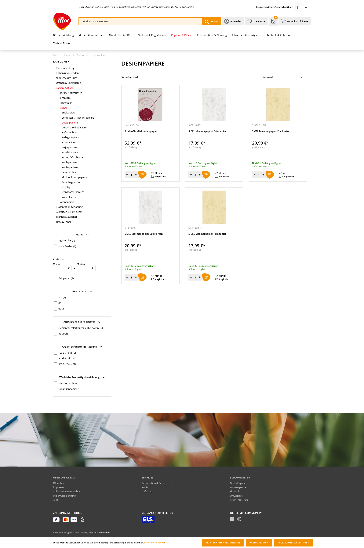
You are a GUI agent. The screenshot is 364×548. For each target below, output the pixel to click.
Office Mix (58, 483)
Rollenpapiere (66, 202)
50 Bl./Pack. (66, 358)
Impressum (59, 487)
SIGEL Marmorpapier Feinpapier (207, 131)
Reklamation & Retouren (155, 483)
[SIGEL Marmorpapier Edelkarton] (278, 104)
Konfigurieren (259, 542)
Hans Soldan (67, 246)
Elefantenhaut (70, 132)
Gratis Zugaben (238, 483)
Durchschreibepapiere (74, 127)
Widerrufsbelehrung (64, 495)
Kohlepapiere (69, 162)
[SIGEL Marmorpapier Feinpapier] (214, 104)
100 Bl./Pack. (67, 352)
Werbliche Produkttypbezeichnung (79, 377)
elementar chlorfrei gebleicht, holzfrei (81, 328)
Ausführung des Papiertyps (80, 322)
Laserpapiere (69, 172)
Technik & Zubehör (66, 216)
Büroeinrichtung (65, 68)
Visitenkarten (69, 197)
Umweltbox (236, 495)
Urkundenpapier (69, 389)
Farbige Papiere (70, 137)
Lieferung (147, 491)
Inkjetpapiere (69, 147)
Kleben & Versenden (67, 73)
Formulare (65, 97)
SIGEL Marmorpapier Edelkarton (271, 131)
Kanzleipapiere (70, 152)
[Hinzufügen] (142, 174)
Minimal (61, 266)
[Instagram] (239, 519)
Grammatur (79, 291)
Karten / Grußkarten (73, 157)
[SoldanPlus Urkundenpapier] (150, 104)
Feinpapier (66, 278)
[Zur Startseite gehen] (62, 21)
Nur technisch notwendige (223, 542)
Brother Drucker (239, 500)
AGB (55, 500)
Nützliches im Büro (66, 78)
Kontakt (146, 487)
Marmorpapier (68, 383)
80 (61, 303)
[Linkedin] (232, 519)
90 (61, 308)
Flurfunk (234, 491)
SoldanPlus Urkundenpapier (141, 131)
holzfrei (64, 333)
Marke (80, 234)
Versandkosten (102, 532)
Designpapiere (70, 122)
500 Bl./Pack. (67, 364)
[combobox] (140, 21)
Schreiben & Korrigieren (69, 211)
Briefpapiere (68, 112)
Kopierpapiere (70, 167)
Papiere (63, 107)
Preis (56, 259)
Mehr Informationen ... (156, 542)
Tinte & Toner (63, 222)
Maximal (85, 266)
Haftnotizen (65, 102)
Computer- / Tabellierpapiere (78, 117)
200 (62, 297)
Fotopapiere (68, 142)
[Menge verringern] (127, 174)
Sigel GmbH (66, 240)
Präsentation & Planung (69, 207)
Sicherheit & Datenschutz (67, 491)
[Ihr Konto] (302, 7)
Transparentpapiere (73, 192)
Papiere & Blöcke (65, 88)
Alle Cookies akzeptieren (293, 542)
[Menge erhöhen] (135, 174)
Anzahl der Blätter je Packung (79, 346)
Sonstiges (67, 187)
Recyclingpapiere (71, 182)
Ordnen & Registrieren (68, 82)
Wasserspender (238, 487)
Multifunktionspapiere (74, 177)
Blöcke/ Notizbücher (70, 93)
